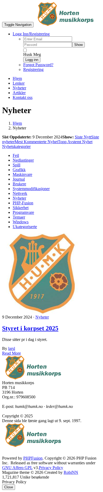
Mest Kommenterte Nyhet (36, 141)
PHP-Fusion (23, 203)
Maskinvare (22, 174)
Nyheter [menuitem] (19, 88)
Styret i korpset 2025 (30, 328)
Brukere (19, 184)
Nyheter (19, 198)
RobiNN (71, 472)
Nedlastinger (23, 160)
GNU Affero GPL (17, 467)
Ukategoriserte (25, 226)
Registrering (33, 69)
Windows (21, 222)
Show (78, 45)
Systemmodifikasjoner (31, 188)
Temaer (19, 217)
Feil (16, 155)
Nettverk (20, 193)
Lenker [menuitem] (19, 83)
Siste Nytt (83, 137)
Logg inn (31, 60)
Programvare (23, 212)
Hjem (17, 123)
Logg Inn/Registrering (31, 34)
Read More (11, 353)
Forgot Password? (38, 64)
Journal (19, 179)
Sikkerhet (21, 207)
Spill (16, 165)
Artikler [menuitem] (19, 92)
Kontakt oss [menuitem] (22, 97)
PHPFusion (33, 458)
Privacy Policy (51, 467)
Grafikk (19, 169)
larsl (11, 348)
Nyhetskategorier (16, 146)
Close (8, 487)
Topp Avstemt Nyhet (75, 141)
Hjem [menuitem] (17, 78)
